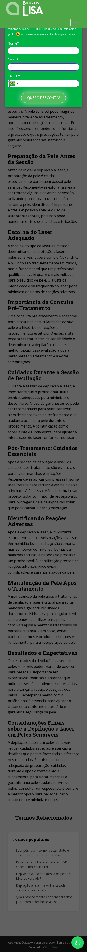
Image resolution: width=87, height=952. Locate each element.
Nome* (13, 43)
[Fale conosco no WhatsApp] (77, 942)
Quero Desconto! (43, 98)
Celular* (14, 76)
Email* (13, 60)
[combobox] (14, 83)
